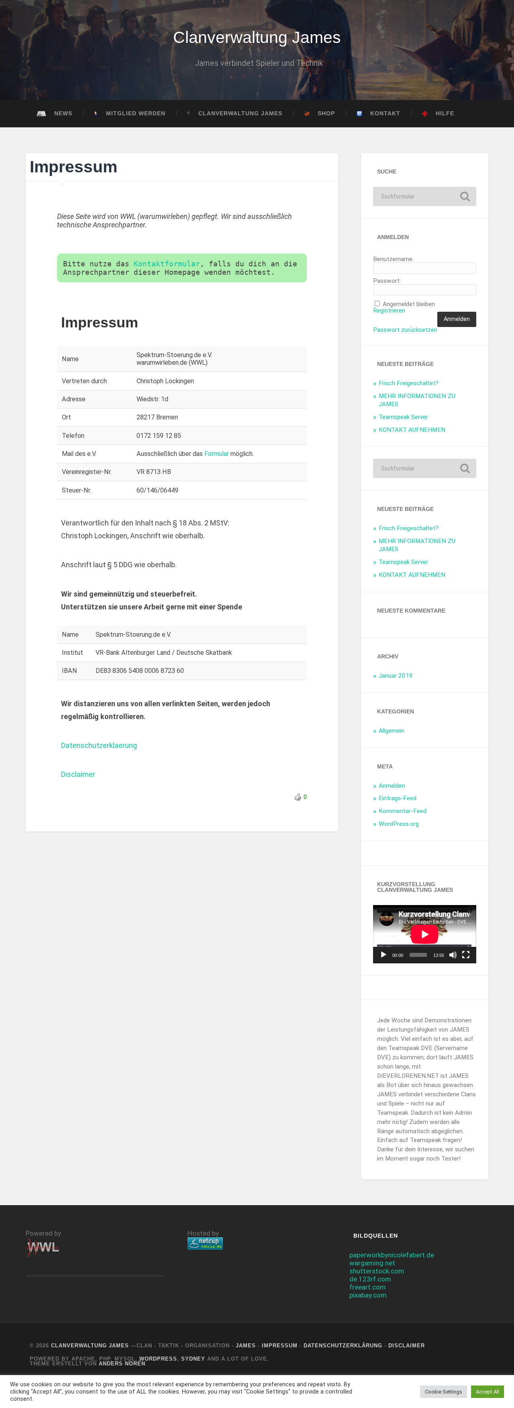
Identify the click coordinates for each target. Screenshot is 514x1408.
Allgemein (391, 730)
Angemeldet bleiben (409, 304)
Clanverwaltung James (257, 37)
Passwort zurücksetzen (405, 330)
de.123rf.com (370, 1279)
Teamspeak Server (403, 417)
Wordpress (158, 1359)
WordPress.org (399, 824)
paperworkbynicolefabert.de (391, 1255)
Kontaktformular (167, 264)
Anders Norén (122, 1364)
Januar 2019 (396, 675)
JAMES (246, 1346)
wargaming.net (372, 1263)
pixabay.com (368, 1295)
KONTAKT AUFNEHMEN (412, 429)
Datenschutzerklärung (343, 1346)
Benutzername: (393, 259)
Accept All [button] (487, 1392)
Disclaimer (78, 774)
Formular (216, 454)
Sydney (193, 1359)
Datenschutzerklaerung (99, 745)
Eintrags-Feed (397, 798)
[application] (424, 934)
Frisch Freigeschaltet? (409, 383)
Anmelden (457, 319)
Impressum (280, 1346)
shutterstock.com (376, 1271)
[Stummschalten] (453, 955)
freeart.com (367, 1287)
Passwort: (387, 281)
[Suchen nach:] (424, 196)
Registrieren (389, 311)
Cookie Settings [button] (443, 1392)
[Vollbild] (466, 955)
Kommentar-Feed (402, 811)
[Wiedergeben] (383, 955)
